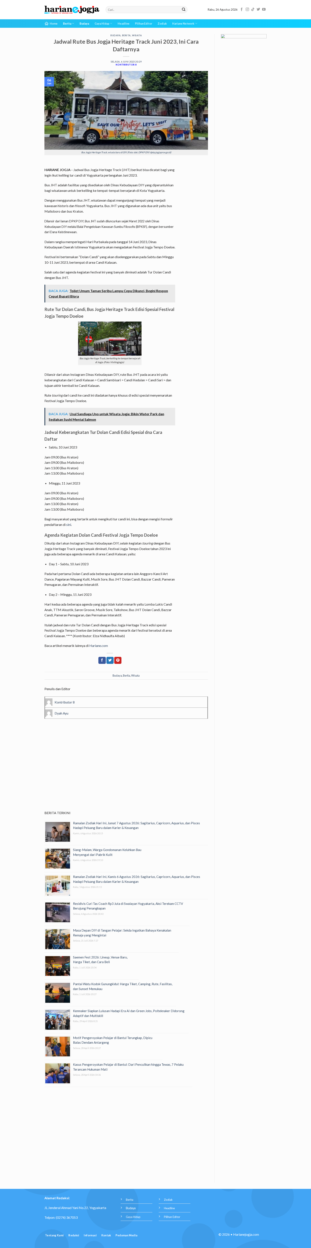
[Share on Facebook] (102, 660)
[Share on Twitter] (110, 660)
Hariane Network (183, 23)
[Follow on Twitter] (258, 9)
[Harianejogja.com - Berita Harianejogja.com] (71, 9)
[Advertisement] (126, 770)
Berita (67, 23)
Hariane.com (98, 646)
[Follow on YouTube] (264, 9)
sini (68, 524)
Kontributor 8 (126, 64)
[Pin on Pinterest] (117, 660)
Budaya (84, 23)
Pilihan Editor (143, 23)
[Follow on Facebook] (241, 9)
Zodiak (162, 23)
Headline (123, 23)
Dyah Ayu (61, 713)
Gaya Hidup (102, 23)
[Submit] (183, 9)
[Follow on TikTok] (253, 9)
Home (54, 23)
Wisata (137, 35)
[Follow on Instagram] (247, 9)
